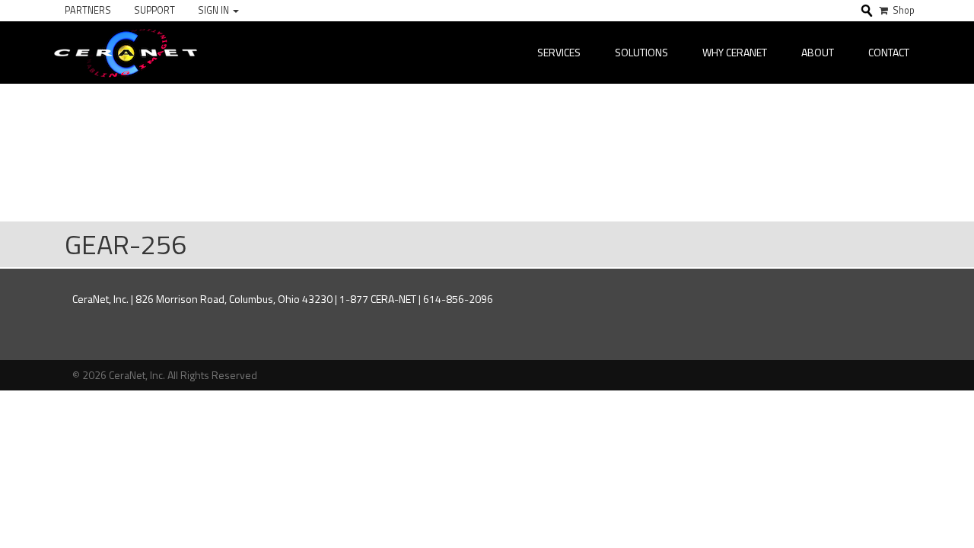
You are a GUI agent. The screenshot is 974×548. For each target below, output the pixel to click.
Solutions (641, 52)
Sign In (214, 10)
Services (559, 52)
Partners (88, 10)
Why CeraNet (734, 52)
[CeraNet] (125, 52)
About (817, 52)
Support (154, 10)
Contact (888, 52)
